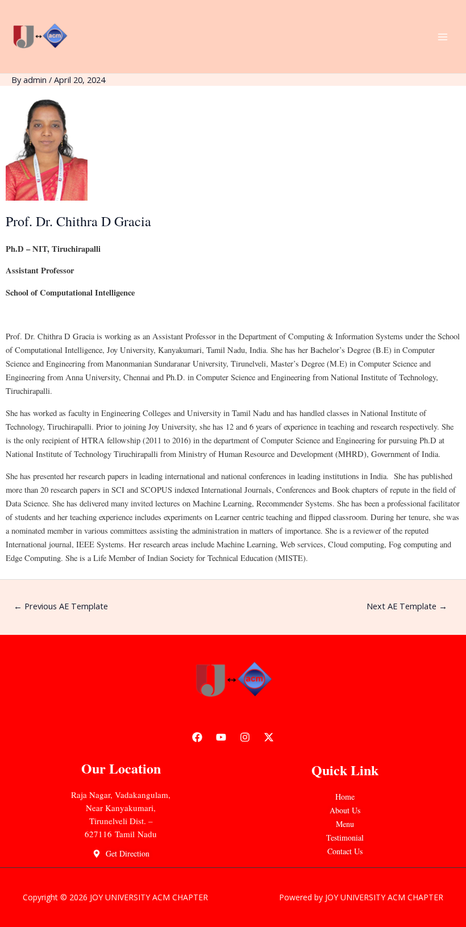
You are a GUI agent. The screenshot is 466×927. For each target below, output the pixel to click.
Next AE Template (407, 606)
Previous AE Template (61, 606)
